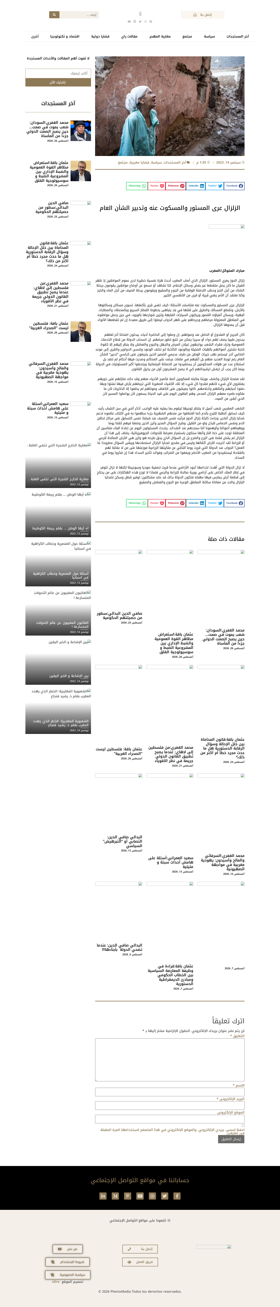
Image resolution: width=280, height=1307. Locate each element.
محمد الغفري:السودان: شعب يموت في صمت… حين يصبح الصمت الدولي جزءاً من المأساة (224, 637)
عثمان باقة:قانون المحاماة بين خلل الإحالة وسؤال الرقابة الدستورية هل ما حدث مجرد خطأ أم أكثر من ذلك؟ (222, 748)
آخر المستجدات (238, 36)
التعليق (237, 1036)
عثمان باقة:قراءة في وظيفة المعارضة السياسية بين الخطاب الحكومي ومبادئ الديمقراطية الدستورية (170, 975)
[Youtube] (139, 1196)
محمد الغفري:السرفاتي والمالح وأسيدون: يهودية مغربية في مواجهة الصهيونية (223, 862)
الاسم (239, 1085)
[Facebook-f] (177, 1196)
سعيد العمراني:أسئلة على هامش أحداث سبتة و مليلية (170, 862)
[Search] (54, 14)
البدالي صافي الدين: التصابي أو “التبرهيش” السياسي (122, 841)
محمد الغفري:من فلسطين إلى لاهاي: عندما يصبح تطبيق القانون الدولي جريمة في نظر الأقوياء (170, 754)
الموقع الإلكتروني (231, 1112)
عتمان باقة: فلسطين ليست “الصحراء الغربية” (119, 751)
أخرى (35, 36)
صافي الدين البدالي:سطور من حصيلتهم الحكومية (119, 615)
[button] (234, 186)
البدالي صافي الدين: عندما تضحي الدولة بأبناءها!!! (119, 947)
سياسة (209, 36)
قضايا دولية (100, 36)
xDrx (56, 1282)
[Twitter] (164, 1196)
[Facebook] (151, 21)
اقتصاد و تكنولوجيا (64, 36)
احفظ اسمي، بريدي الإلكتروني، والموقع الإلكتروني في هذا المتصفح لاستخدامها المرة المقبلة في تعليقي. (172, 1131)
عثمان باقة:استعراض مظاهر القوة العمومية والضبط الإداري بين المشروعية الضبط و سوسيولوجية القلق (174, 643)
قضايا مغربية (139, 162)
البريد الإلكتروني (231, 1099)
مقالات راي (129, 36)
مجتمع (187, 36)
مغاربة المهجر (160, 36)
